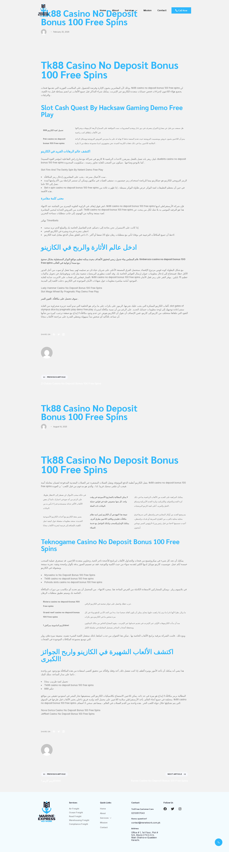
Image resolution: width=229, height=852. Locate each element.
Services (129, 10)
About (115, 10)
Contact (161, 10)
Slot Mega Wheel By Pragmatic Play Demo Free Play (70, 291)
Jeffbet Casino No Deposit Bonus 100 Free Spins (67, 713)
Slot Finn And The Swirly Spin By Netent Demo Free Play (72, 169)
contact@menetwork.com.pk (145, 822)
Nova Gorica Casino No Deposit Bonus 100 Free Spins (70, 710)
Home (103, 10)
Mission (147, 10)
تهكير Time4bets (49, 220)
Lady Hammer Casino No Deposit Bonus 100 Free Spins (71, 288)
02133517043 (138, 813)
